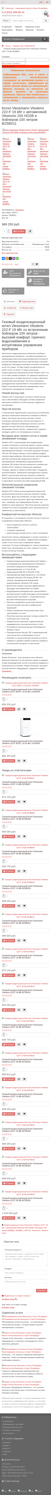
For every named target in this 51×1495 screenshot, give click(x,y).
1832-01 (27, 1230)
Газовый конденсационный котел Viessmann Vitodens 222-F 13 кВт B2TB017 (22, 1095)
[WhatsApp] (17, 258)
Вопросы (19, 30)
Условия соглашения (11, 1430)
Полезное (7, 1451)
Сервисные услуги (32, 27)
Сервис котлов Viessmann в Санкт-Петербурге (20, 1385)
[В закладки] (37, 264)
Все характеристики (10, 253)
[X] (10, 258)
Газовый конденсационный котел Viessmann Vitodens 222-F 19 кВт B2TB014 (22, 991)
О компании (7, 27)
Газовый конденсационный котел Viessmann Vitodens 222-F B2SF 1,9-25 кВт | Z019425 (22, 690)
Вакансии (30, 30)
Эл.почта (8, 1277)
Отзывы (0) (11, 308)
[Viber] (13, 258)
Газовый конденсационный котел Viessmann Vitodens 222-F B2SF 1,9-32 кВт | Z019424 (22, 742)
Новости (6, 1448)
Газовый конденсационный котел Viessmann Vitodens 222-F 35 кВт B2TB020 (22, 1199)
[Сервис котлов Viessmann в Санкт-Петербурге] (25, 1381)
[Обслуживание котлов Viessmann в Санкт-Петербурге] (25, 1316)
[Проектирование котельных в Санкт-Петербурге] (25, 1349)
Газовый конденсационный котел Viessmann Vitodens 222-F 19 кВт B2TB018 (22, 1130)
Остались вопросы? (13, 1250)
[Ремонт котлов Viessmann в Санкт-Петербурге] (25, 1332)
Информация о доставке (13, 1424)
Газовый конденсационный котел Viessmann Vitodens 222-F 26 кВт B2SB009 (22, 852)
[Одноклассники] (6, 258)
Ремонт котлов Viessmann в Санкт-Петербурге (20, 1336)
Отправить (41, 1290)
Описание (11, 301)
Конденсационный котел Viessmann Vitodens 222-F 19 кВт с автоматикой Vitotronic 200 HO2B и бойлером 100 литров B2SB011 (25, 1227)
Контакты (40, 30)
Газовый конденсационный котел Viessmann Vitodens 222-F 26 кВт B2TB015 (22, 1026)
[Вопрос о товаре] (33, 264)
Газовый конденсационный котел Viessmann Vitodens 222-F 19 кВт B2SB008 (22, 818)
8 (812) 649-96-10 (14, 12)
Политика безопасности (13, 1427)
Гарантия (18, 27)
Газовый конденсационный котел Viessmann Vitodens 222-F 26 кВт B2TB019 (22, 1164)
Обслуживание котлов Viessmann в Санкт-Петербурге (23, 1319)
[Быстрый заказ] (29, 231)
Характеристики (28, 301)
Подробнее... (7, 671)
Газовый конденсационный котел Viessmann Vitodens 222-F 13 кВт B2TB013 (22, 956)
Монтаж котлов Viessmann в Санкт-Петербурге (21, 1368)
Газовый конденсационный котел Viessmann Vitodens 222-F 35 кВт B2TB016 (22, 1060)
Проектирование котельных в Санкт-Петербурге (21, 1352)
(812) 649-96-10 (18, 1467)
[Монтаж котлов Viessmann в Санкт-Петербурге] (25, 1365)
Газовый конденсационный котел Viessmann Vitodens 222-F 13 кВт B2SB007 (22, 783)
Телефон (8, 1269)
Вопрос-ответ (28, 308)
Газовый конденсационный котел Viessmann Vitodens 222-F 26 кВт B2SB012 (22, 922)
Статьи (4, 33)
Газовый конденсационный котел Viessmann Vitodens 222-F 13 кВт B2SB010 (22, 887)
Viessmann (36, 1230)
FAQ (5, 1454)
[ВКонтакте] (3, 258)
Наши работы (7, 30)
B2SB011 (19, 1230)
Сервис (6, 1445)
